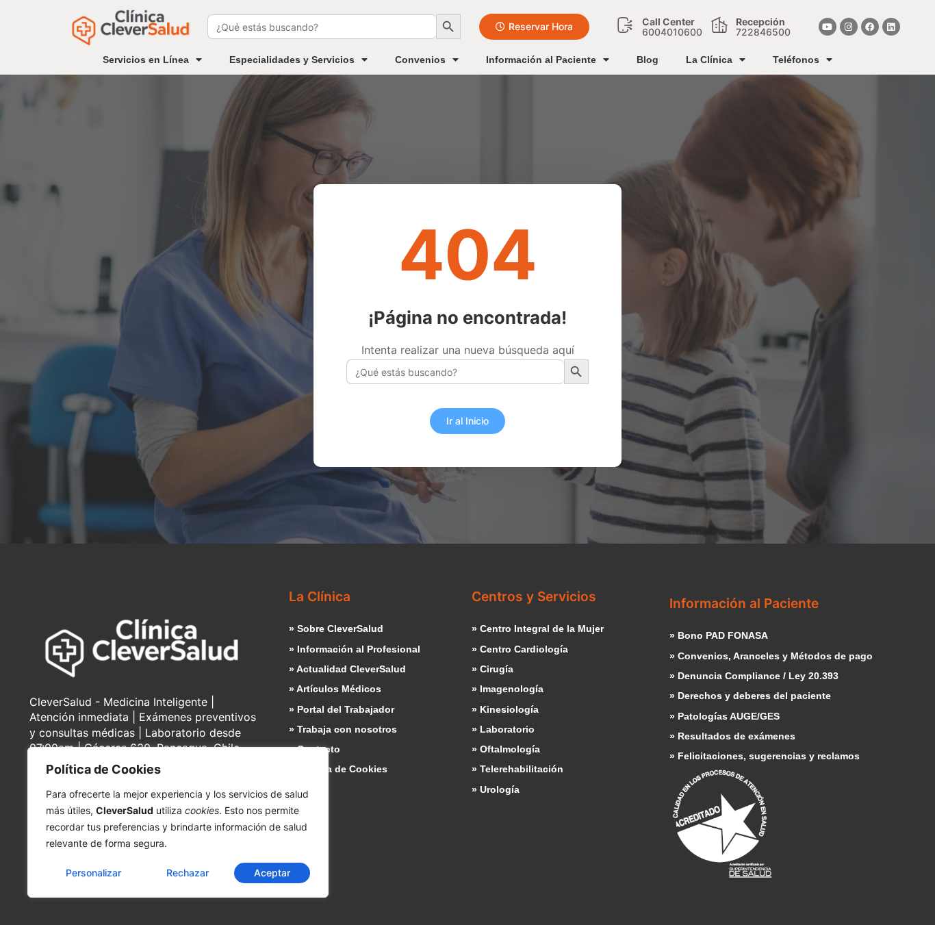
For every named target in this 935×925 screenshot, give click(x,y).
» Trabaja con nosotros (343, 729)
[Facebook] (870, 27)
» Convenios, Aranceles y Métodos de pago (771, 655)
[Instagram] (849, 27)
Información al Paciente (541, 59)
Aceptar (272, 872)
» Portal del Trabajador (341, 709)
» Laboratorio (503, 729)
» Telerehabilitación (517, 768)
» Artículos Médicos (335, 688)
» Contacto (314, 749)
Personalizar (93, 872)
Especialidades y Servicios (292, 59)
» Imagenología (507, 688)
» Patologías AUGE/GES (724, 716)
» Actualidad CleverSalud (347, 668)
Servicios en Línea (146, 59)
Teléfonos (796, 59)
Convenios (420, 59)
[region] (178, 822)
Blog (647, 59)
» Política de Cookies (338, 768)
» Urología (496, 789)
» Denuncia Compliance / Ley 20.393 (753, 675)
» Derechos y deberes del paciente (750, 695)
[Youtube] (827, 27)
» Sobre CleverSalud (336, 628)
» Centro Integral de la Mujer (538, 628)
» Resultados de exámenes (732, 736)
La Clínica (709, 59)
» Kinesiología (505, 709)
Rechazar (187, 872)
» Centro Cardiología (520, 649)
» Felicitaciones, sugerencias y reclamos (764, 755)
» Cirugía (492, 668)
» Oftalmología (506, 749)
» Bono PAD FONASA (718, 635)
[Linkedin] (891, 27)
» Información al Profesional (354, 649)
